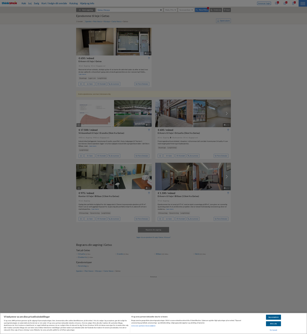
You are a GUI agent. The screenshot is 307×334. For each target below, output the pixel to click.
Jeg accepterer (273, 317)
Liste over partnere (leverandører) (143, 326)
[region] (153, 323)
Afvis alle (273, 324)
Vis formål (273, 330)
